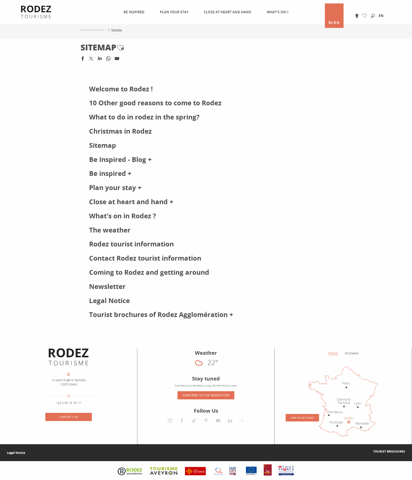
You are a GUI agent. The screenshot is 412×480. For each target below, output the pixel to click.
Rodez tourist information (131, 244)
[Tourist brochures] (366, 451)
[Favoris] (365, 16)
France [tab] (333, 353)
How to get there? (302, 417)
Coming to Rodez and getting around (149, 272)
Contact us (68, 417)
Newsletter (107, 286)
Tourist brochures (389, 451)
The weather (109, 230)
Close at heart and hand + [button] (131, 201)
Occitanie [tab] (351, 353)
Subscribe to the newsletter (205, 395)
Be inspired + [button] (110, 173)
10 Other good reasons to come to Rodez (155, 102)
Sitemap (102, 145)
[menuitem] (131, 12)
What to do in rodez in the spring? (144, 117)
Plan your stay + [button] (115, 187)
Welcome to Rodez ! (121, 89)
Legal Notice (109, 300)
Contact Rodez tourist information (145, 258)
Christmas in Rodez (120, 131)
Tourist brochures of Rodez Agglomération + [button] (161, 314)
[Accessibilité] (357, 15)
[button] (373, 16)
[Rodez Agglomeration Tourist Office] (68, 356)
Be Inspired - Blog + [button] (120, 159)
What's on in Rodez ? (122, 215)
